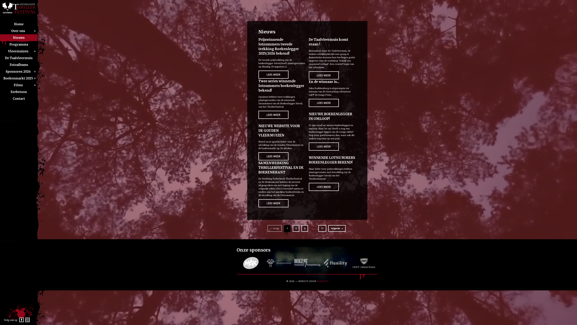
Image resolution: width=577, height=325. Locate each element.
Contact (19, 99)
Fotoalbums (19, 65)
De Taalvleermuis (19, 58)
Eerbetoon (19, 92)
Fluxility (322, 281)
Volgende (338, 228)
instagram (27, 321)
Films (18, 85)
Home (19, 24)
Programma (18, 44)
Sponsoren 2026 (18, 71)
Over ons (18, 31)
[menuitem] (19, 24)
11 (322, 228)
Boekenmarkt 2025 (18, 78)
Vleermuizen (18, 51)
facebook (21, 321)
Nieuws (19, 38)
